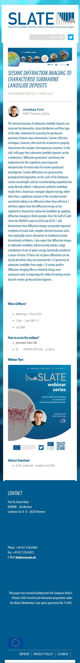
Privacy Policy (44, 654)
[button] (54, 37)
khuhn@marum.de (26, 557)
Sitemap (62, 654)
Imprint (24, 654)
